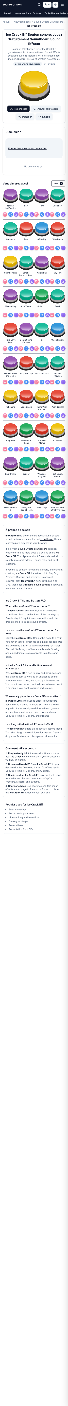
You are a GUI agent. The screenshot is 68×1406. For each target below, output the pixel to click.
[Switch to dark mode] (55, 5)
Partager (27, 116)
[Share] (10, 214)
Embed (46, 116)
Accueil (7, 13)
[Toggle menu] (62, 5)
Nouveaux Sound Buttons (28, 13)
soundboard (46, 539)
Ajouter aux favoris (47, 108)
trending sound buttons (37, 584)
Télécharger (20, 108)
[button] (34, 86)
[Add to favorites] (5, 214)
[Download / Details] (16, 214)
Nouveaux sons (22, 21)
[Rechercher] (39, 5)
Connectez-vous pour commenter (27, 148)
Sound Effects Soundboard (48, 21)
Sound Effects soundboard (32, 548)
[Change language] (47, 5)
